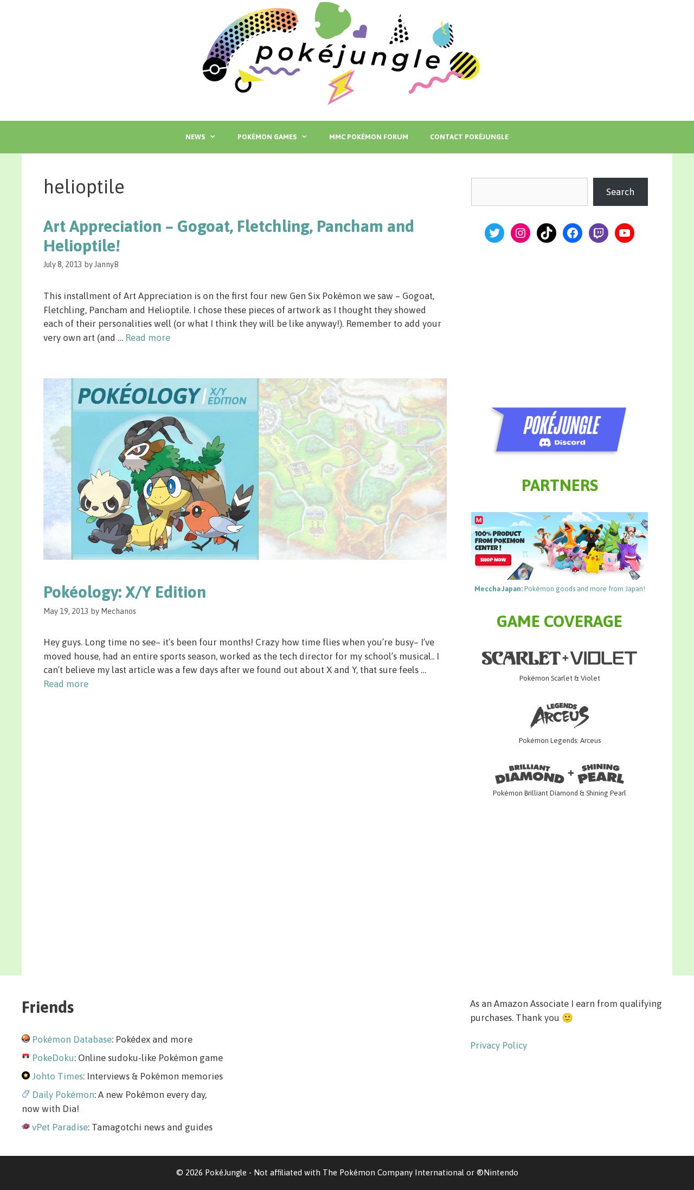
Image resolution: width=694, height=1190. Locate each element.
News (195, 137)
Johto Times (57, 1076)
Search (620, 191)
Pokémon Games (267, 137)
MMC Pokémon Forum (368, 137)
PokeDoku (53, 1057)
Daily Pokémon (63, 1094)
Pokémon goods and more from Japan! (559, 589)
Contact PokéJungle (469, 137)
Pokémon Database (72, 1039)
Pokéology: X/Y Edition (124, 592)
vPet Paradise (60, 1127)
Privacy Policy (498, 1045)
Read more (147, 337)
